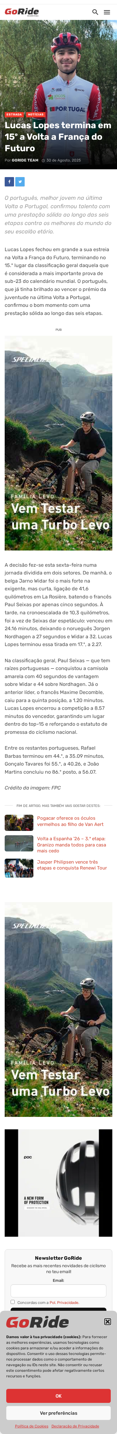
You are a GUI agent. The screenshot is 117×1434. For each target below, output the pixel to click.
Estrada (14, 114)
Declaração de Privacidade (75, 1426)
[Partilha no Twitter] (20, 181)
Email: (58, 1280)
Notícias (36, 114)
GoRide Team (25, 160)
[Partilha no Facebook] (9, 181)
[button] (108, 1322)
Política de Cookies (31, 1426)
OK (58, 1396)
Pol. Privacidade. (64, 1302)
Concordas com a (48, 1302)
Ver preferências (58, 1413)
